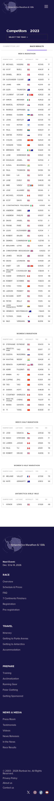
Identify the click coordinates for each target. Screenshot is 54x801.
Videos (6, 730)
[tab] (11, 46)
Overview (8, 581)
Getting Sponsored (13, 696)
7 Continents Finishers (14, 598)
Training (7, 673)
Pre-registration (11, 609)
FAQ (5, 592)
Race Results (9, 747)
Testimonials (9, 724)
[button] (46, 6)
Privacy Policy (10, 778)
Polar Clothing (10, 689)
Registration (9, 604)
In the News (9, 741)
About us (7, 782)
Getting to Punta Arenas (15, 638)
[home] (18, 6)
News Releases (11, 736)
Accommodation (11, 649)
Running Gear (10, 684)
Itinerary (7, 632)
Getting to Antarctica (14, 644)
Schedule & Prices (12, 587)
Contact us (8, 787)
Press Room (9, 719)
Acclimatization (11, 678)
